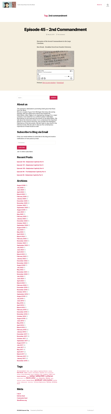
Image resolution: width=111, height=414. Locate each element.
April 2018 (20, 325)
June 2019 (20, 301)
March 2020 (21, 283)
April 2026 (20, 192)
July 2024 (20, 230)
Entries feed (21, 396)
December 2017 (22, 334)
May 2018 (20, 323)
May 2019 (20, 303)
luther (32, 376)
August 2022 (21, 265)
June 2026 (20, 190)
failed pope (19, 374)
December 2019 (22, 287)
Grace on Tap (25, 410)
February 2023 (21, 256)
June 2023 (20, 250)
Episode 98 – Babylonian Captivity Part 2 (30, 175)
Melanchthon (42, 378)
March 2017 (20, 354)
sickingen (18, 382)
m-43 (24, 378)
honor (41, 374)
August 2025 (21, 210)
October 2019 (21, 292)
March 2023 (21, 254)
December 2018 (22, 312)
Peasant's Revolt (30, 380)
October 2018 (21, 316)
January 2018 (21, 332)
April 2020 (20, 281)
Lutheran (49, 376)
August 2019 (21, 296)
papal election (19, 380)
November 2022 (22, 263)
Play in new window (49, 83)
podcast (38, 380)
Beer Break (20, 372)
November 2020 (22, 274)
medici (37, 378)
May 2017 (20, 349)
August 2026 (21, 185)
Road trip (55, 380)
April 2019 (20, 305)
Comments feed (22, 398)
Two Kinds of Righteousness (40, 382)
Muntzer (48, 378)
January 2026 (21, 199)
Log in (19, 393)
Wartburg (49, 382)
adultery (31, 371)
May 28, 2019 (51, 34)
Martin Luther (31, 378)
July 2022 (20, 267)
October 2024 (21, 223)
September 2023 (22, 245)
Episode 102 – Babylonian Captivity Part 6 (30, 162)
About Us (99, 4)
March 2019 (21, 307)
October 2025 (21, 205)
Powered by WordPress (36, 410)
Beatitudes (50, 371)
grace (32, 374)
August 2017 (21, 343)
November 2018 (22, 314)
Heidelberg (36, 374)
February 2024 (21, 238)
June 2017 (20, 347)
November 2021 (22, 272)
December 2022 (22, 261)
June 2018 (20, 321)
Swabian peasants (24, 382)
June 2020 (20, 278)
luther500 (40, 376)
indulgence (45, 374)
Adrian (28, 371)
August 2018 (21, 318)
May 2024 (20, 232)
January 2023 (21, 258)
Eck (46, 372)
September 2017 (22, 341)
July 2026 (20, 187)
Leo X (28, 376)
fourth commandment (26, 374)
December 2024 (22, 221)
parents (24, 380)
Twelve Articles (30, 382)
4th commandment (21, 371)
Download (60, 83)
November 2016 (22, 361)
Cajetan (25, 372)
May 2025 (20, 214)
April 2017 (20, 352)
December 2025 (22, 201)
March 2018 (21, 327)
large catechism (21, 376)
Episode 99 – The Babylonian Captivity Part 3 (31, 171)
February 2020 (21, 285)
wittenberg (54, 382)
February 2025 (21, 216)
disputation (42, 372)
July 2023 (20, 247)
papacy (52, 378)
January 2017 (21, 358)
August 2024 (21, 227)
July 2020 (20, 276)
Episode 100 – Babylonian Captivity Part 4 (30, 168)
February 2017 (21, 356)
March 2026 (21, 194)
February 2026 (21, 196)
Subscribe (21, 147)
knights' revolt (52, 374)
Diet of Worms (36, 372)
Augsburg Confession (43, 371)
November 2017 (22, 336)
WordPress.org (22, 400)
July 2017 (20, 345)
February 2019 (21, 309)
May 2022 (20, 270)
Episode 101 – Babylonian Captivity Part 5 (30, 165)
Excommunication (50, 372)
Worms (18, 383)
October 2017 (21, 338)
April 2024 (20, 234)
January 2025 (21, 219)
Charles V (30, 372)
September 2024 (22, 225)
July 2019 (20, 298)
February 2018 (21, 329)
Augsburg (35, 371)
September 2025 (22, 207)
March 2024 (21, 236)
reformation (47, 380)
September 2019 (22, 294)
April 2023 (20, 252)
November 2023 (22, 241)
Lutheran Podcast (20, 378)
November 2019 (22, 290)
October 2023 (21, 243)
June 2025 (20, 212)
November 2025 (22, 203)
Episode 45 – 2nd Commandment (55, 29)
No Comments (61, 34)
